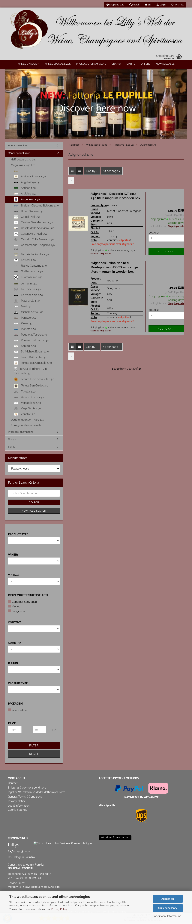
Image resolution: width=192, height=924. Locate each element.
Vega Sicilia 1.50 (30, 408)
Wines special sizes (58, 63)
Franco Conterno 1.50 (33, 265)
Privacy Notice (17, 801)
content (14, 622)
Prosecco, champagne (91, 63)
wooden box (19, 710)
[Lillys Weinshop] (96, 30)
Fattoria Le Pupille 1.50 (34, 254)
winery (13, 554)
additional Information (167, 916)
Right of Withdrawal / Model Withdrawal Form (36, 792)
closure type (18, 683)
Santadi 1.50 (28, 345)
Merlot (16, 606)
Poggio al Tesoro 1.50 (33, 334)
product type (18, 534)
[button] (148, 5)
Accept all (167, 898)
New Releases (165, 63)
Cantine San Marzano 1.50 (36, 222)
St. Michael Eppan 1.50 (34, 351)
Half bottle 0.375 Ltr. (23, 159)
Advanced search (34, 511)
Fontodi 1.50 (28, 260)
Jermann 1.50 (28, 283)
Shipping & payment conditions (27, 787)
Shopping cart (116, 4)
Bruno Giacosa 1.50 (32, 211)
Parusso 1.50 (28, 317)
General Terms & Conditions (25, 796)
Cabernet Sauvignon (24, 601)
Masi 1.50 (26, 306)
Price (12, 723)
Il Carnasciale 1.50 (31, 277)
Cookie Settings (17, 809)
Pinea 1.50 (26, 323)
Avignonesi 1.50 (30, 199)
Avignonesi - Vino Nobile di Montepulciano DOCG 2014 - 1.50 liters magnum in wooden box (114, 267)
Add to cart (166, 251)
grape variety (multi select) (28, 595)
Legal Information (18, 805)
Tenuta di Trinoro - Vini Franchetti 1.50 (30, 371)
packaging (15, 703)
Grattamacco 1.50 (31, 271)
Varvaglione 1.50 (30, 402)
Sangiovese (19, 611)
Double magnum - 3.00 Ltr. (27, 419)
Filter (34, 745)
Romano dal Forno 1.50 (34, 340)
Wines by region (28, 63)
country (14, 642)
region (13, 663)
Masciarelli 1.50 (30, 300)
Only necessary (167, 908)
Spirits (131, 63)
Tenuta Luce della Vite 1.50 (37, 379)
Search (34, 502)
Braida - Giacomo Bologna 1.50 (39, 205)
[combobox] (92, 171)
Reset (34, 753)
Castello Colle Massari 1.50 (37, 239)
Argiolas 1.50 (28, 193)
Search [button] (136, 4)
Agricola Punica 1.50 (33, 176)
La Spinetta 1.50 (30, 289)
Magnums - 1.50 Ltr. (23, 165)
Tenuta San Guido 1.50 (34, 385)
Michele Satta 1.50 (32, 312)
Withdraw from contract (115, 837)
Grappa (116, 63)
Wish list (178, 4)
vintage (13, 574)
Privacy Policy (59, 909)
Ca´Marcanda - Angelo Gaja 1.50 (34, 246)
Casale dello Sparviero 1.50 (37, 228)
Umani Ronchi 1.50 (32, 397)
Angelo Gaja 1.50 (30, 182)
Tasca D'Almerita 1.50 (33, 357)
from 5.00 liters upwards (26, 425)
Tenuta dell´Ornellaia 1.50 (36, 362)
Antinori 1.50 (28, 187)
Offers (145, 63)
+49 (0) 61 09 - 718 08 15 (36, 873)
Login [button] (162, 4)
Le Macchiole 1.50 (31, 294)
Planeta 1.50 (28, 328)
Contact (13, 783)
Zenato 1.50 (27, 414)
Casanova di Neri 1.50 (33, 233)
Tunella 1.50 (28, 391)
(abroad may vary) (101, 253)
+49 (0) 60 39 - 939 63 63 (26, 877)
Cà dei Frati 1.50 (30, 216)
